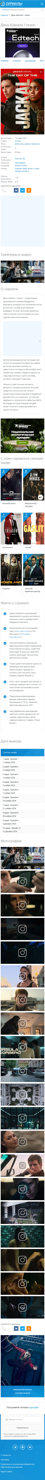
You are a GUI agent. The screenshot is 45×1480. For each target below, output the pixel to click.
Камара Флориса (22, 171)
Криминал (35, 144)
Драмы (28, 144)
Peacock (18, 159)
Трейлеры (4, 61)
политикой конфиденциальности (16, 1436)
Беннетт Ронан (21, 166)
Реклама (5, 1460)
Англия (18, 141)
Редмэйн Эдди (21, 169)
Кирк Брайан (20, 163)
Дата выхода (30, 61)
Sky (23, 159)
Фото (42, 61)
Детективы (19, 144)
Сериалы (4, 15)
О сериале (17, 61)
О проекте (6, 1455)
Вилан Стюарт (33, 169)
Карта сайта (6, 1472)
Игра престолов (22, 631)
